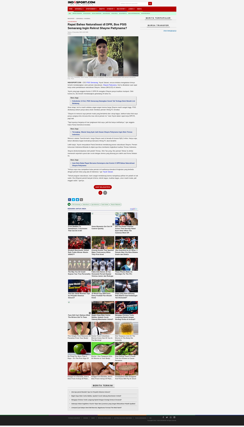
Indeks (139, 9)
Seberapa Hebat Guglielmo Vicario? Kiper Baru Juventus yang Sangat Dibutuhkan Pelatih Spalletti (103, 404)
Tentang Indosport (74, 418)
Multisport (121, 9)
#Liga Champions (96, 13)
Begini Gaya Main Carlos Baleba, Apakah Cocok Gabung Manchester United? (96, 396)
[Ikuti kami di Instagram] (170, 417)
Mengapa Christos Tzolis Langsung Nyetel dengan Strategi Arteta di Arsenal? (96, 400)
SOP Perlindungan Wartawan (123, 418)
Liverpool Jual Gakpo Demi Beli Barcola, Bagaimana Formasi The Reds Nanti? (96, 407)
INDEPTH (102, 9)
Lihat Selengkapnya (169, 31)
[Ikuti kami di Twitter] (166, 417)
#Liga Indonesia (145, 13)
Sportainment (91, 9)
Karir (93, 418)
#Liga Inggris (106, 13)
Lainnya (131, 9)
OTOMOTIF (110, 9)
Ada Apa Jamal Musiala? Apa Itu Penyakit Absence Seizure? (90, 392)
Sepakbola (78, 9)
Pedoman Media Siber (104, 418)
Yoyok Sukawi (108, 172)
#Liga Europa (86, 13)
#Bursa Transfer (77, 13)
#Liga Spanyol (123, 13)
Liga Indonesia (95, 204)
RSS (150, 418)
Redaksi (85, 418)
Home (71, 9)
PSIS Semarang (92, 82)
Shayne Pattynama (110, 85)
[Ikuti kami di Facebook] (163, 417)
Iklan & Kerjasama (140, 418)
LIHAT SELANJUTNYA (102, 187)
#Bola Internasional (134, 13)
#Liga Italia (115, 13)
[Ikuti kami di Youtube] (174, 417)
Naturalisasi (86, 204)
